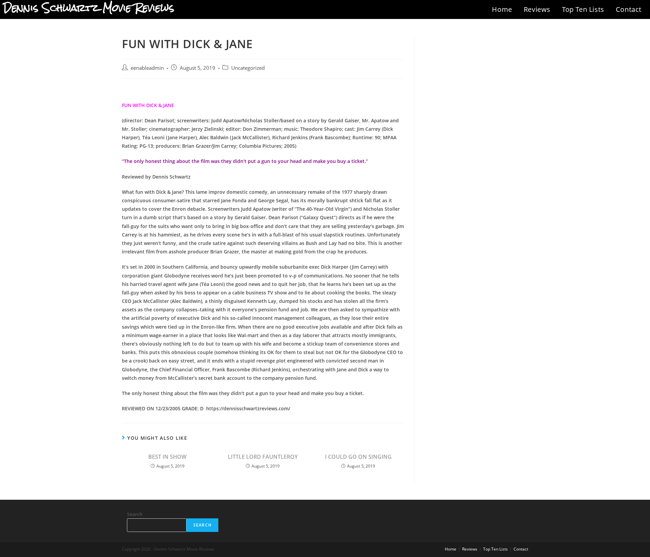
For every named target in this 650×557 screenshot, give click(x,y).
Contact (629, 9)
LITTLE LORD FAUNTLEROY (263, 456)
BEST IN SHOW (167, 456)
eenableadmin (147, 68)
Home (502, 9)
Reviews (537, 9)
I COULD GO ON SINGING (358, 456)
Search (135, 514)
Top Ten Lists (583, 9)
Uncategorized (248, 68)
